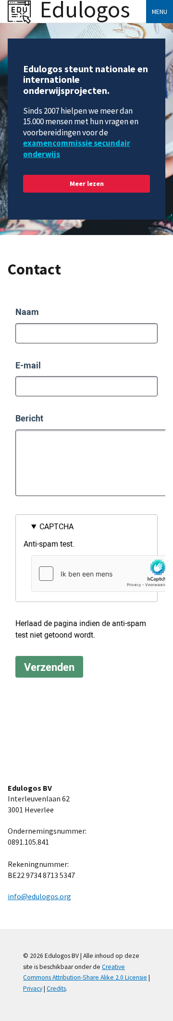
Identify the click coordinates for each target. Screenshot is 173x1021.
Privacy (32, 988)
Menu (159, 11)
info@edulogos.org (39, 896)
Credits (56, 988)
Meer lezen (87, 183)
